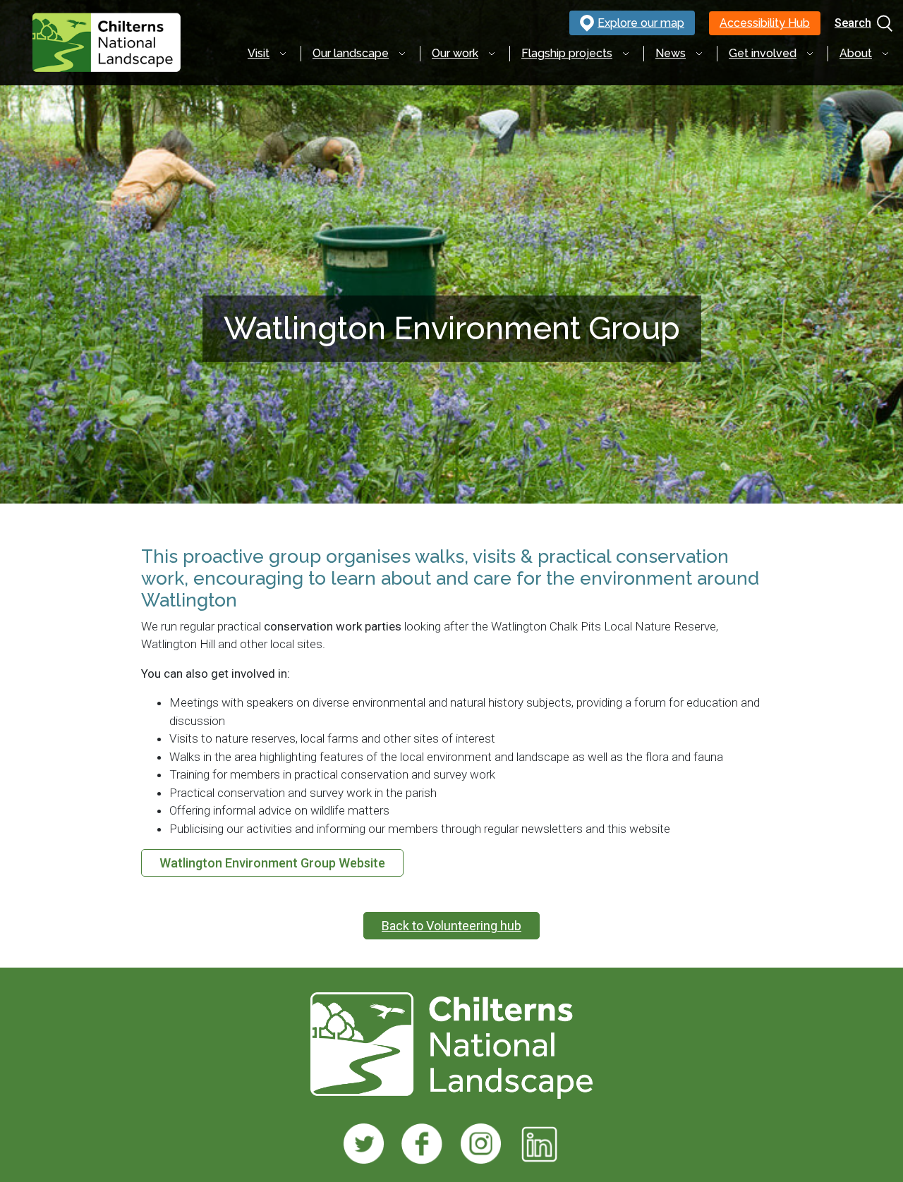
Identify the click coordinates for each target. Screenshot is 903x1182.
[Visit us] (363, 1143)
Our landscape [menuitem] (351, 53)
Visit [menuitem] (258, 53)
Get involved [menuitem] (762, 53)
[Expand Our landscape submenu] (402, 54)
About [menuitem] (856, 53)
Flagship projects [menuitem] (566, 53)
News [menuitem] (670, 53)
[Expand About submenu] (885, 54)
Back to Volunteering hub (451, 925)
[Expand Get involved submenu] (810, 54)
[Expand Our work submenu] (492, 54)
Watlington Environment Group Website (272, 862)
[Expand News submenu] (699, 54)
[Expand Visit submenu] (283, 54)
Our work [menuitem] (455, 53)
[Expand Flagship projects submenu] (626, 54)
